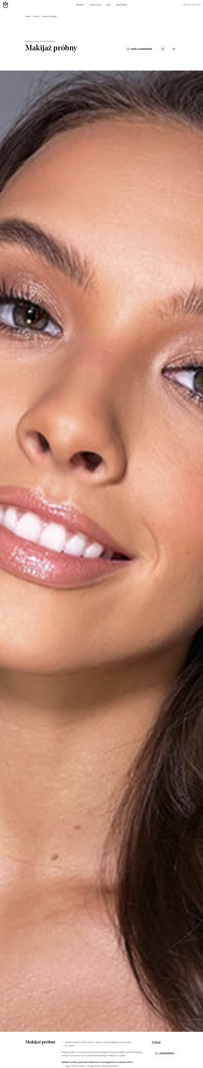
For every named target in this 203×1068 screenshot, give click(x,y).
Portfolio (95, 5)
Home (27, 16)
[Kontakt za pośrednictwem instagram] (163, 49)
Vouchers (121, 5)
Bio (108, 5)
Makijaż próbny (49, 16)
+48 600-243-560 (191, 5)
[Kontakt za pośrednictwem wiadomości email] (174, 49)
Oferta (80, 5)
